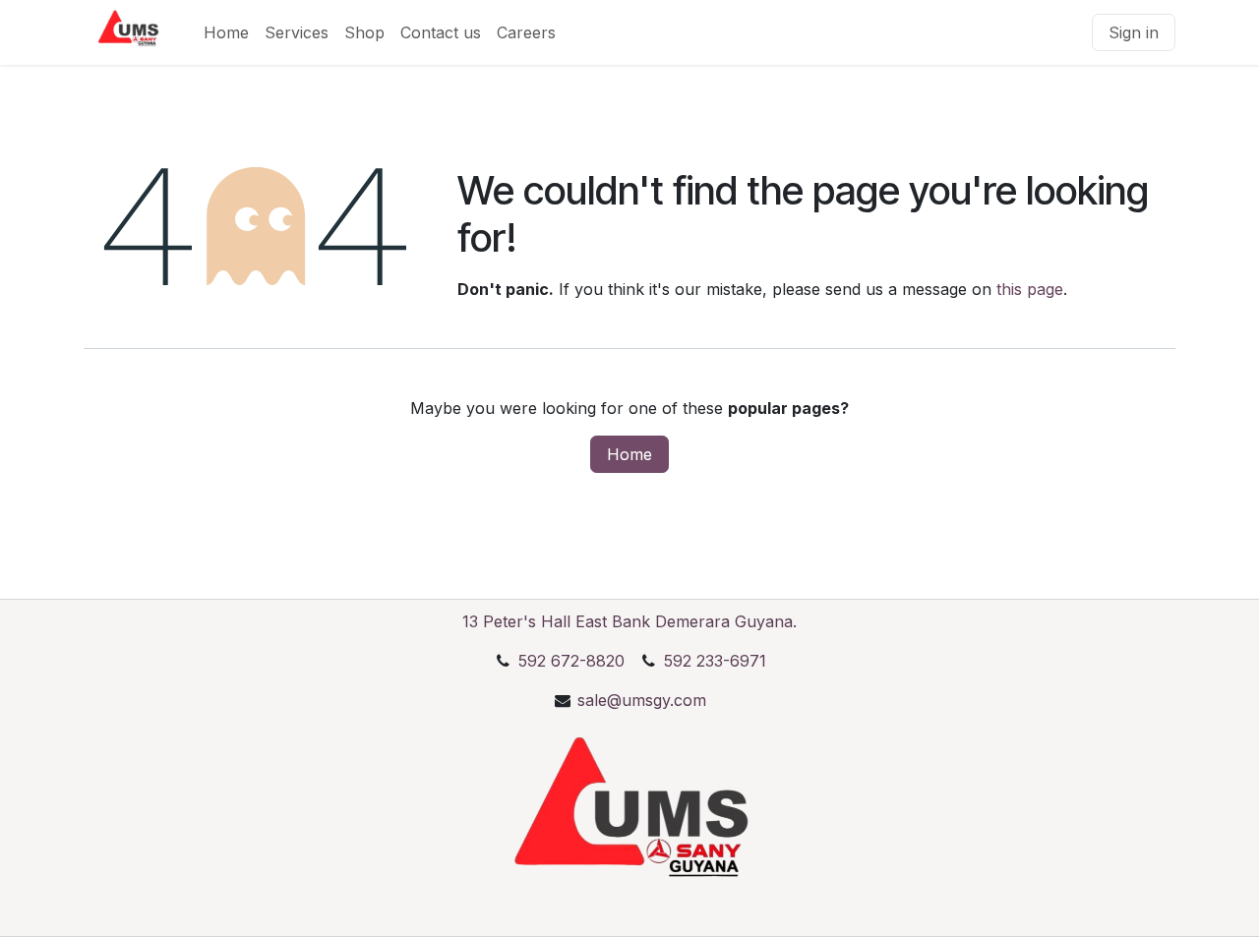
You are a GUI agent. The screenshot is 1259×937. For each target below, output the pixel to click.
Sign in (1134, 32)
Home (629, 454)
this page (1029, 289)
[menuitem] (226, 32)
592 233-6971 (712, 661)
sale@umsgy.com (641, 700)
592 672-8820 (571, 661)
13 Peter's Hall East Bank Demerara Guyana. (629, 621)
